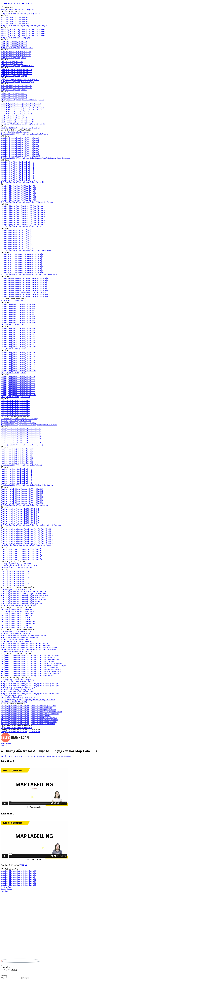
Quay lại (14, 970)
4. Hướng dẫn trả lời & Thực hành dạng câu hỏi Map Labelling (49, 756)
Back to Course (6, 889)
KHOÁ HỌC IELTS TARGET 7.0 (17, 3)
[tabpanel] (107, 813)
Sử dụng (25, 978)
